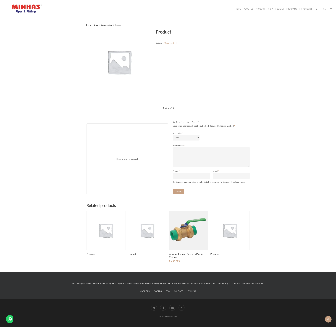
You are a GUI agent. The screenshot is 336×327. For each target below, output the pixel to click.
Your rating (178, 133)
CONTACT (178, 291)
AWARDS (158, 291)
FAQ (168, 291)
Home (88, 25)
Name (176, 171)
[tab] (168, 108)
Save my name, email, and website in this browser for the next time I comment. (210, 182)
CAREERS (192, 291)
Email (216, 171)
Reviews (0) (168, 108)
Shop (96, 25)
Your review (179, 145)
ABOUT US (145, 291)
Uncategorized (106, 25)
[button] (9, 319)
